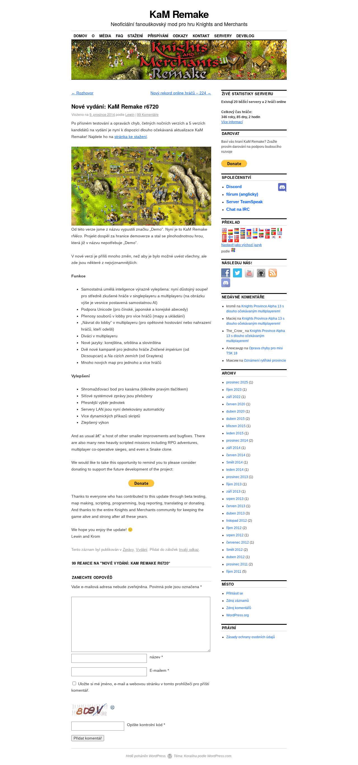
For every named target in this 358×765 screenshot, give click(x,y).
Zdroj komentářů (238, 608)
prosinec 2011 (237, 564)
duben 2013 (235, 513)
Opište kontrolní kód (144, 724)
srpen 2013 (235, 499)
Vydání (141, 550)
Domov (80, 35)
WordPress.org (237, 615)
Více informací (232, 122)
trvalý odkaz (189, 550)
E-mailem (159, 670)
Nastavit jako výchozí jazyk (241, 245)
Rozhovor (82, 93)
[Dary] (141, 483)
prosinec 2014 (237, 441)
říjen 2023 (234, 390)
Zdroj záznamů (237, 601)
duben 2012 (235, 557)
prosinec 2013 (237, 477)
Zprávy (128, 550)
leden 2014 (235, 470)
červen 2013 (235, 506)
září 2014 (233, 448)
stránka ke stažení (130, 136)
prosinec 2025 (237, 382)
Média (105, 35)
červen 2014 (235, 455)
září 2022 (233, 397)
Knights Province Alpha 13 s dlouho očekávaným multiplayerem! (255, 336)
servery (223, 35)
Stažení (135, 35)
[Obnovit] (113, 706)
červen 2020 (235, 404)
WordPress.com (219, 756)
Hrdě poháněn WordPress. (146, 756)
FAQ (119, 35)
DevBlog (245, 35)
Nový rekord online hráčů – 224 (180, 93)
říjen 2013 (234, 484)
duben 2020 (235, 411)
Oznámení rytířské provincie (265, 360)
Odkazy (180, 35)
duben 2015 (235, 419)
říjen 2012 (234, 528)
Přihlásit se (234, 593)
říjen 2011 (233, 572)
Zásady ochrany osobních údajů (250, 637)
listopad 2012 (236, 521)
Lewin (130, 114)
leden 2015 (235, 433)
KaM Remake (179, 13)
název (156, 657)
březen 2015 (236, 426)
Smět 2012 (234, 550)
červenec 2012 (237, 542)
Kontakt (201, 35)
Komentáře (148, 114)
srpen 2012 (235, 535)
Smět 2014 (234, 462)
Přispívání (158, 35)
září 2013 (233, 491)
